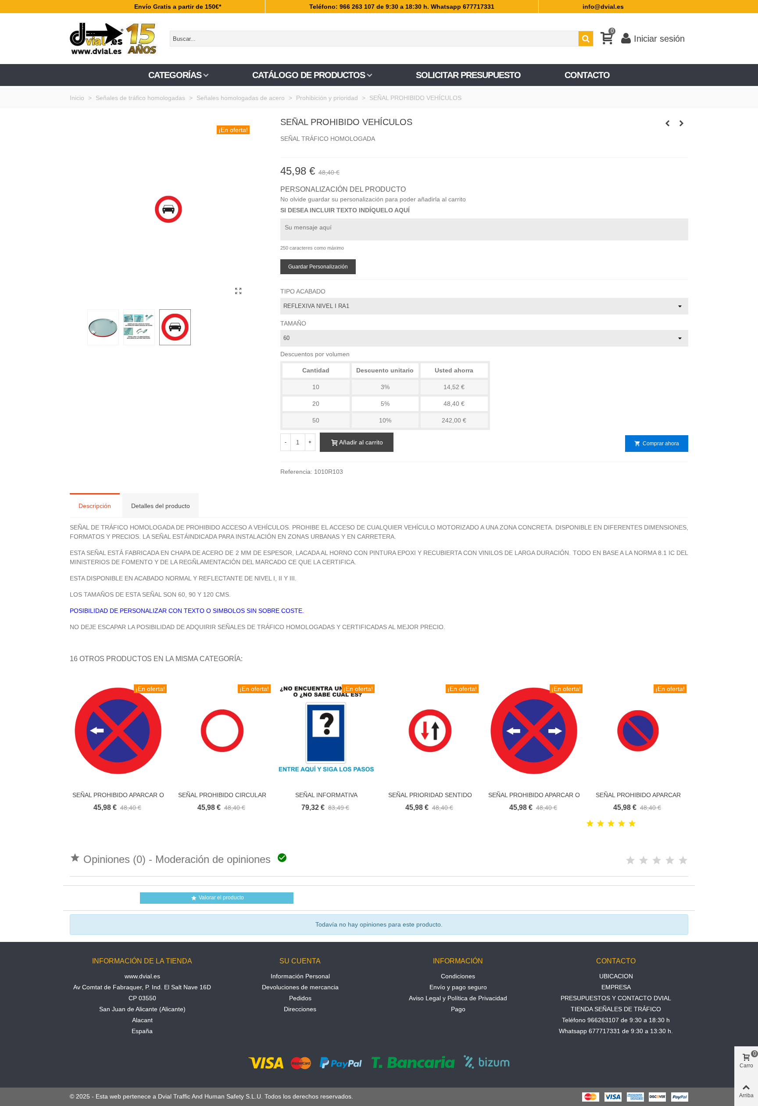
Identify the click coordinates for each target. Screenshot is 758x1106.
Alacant (142, 1020)
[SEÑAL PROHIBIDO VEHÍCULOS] (238, 291)
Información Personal (300, 976)
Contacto (587, 75)
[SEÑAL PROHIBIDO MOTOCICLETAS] (681, 123)
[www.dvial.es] (118, 38)
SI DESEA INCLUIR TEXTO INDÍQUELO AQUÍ (345, 210)
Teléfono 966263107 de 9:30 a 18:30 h (616, 1020)
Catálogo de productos (308, 75)
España (142, 1030)
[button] (670, 659)
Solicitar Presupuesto (468, 75)
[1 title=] (590, 823)
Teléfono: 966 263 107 (342, 6)
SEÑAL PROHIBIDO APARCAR (638, 794)
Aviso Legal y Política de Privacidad (458, 998)
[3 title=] (611, 823)
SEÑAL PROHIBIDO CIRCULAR (222, 794)
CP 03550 (142, 998)
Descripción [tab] (95, 505)
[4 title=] (621, 823)
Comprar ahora (656, 443)
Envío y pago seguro (458, 987)
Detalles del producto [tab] (160, 505)
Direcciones (300, 1009)
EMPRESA (616, 987)
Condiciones (458, 976)
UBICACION (616, 976)
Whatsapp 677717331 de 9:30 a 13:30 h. (616, 1030)
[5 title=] (632, 823)
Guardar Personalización (318, 267)
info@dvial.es (603, 6)
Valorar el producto (217, 898)
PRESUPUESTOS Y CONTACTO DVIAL (616, 998)
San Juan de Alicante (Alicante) (142, 1009)
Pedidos (300, 998)
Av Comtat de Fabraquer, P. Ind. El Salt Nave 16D (142, 987)
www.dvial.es (142, 976)
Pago (458, 1009)
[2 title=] (600, 823)
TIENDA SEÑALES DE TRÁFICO (616, 1009)
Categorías (174, 75)
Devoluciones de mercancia (300, 987)
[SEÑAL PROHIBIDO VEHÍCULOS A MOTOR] (667, 123)
